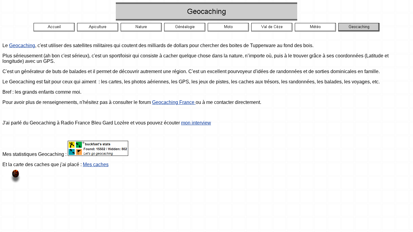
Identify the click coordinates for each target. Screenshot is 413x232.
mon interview (196, 122)
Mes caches (96, 164)
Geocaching (22, 45)
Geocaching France (174, 102)
